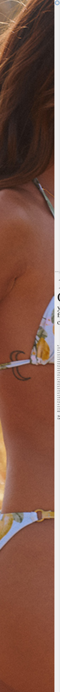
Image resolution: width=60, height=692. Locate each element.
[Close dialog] (57, 3)
